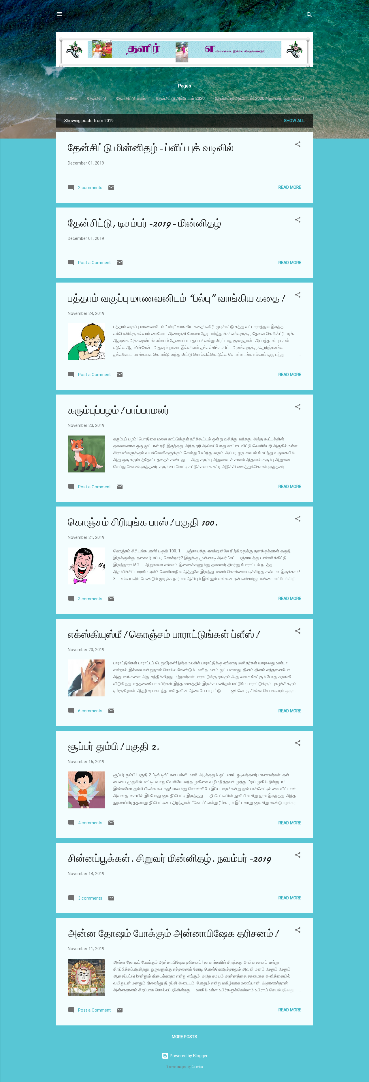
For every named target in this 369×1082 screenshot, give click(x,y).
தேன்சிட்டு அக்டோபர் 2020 (180, 98)
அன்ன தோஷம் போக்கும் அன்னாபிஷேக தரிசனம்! (173, 933)
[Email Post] (111, 189)
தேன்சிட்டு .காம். (131, 98)
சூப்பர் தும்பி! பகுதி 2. (113, 746)
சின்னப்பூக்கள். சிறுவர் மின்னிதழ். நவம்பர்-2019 (169, 858)
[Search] (309, 16)
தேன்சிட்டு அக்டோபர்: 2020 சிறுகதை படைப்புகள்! (259, 98)
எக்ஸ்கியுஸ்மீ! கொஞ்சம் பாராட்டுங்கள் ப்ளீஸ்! (163, 634)
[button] (297, 145)
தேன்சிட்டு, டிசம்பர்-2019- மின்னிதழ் (144, 223)
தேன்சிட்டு (96, 98)
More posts (184, 1036)
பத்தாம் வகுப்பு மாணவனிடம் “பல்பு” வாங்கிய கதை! (176, 298)
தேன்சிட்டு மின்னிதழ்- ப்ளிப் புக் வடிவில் (151, 148)
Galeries (197, 1067)
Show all (294, 120)
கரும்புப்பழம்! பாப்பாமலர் (118, 410)
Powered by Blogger (188, 1055)
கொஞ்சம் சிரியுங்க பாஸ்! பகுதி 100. (143, 522)
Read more (289, 187)
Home (71, 98)
